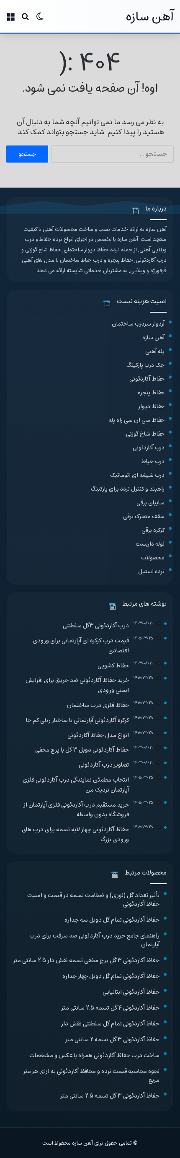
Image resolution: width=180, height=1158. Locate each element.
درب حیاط (153, 461)
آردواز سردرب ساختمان (138, 323)
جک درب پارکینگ (145, 365)
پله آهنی (155, 351)
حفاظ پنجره (151, 392)
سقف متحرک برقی (144, 516)
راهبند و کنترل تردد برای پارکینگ (128, 489)
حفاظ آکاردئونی (147, 378)
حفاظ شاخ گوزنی (145, 434)
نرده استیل (151, 571)
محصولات (153, 557)
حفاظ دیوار (152, 406)
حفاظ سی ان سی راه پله (136, 420)
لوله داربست (150, 544)
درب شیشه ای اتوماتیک (137, 475)
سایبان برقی (150, 502)
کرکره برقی (153, 530)
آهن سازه (153, 337)
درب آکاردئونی (149, 447)
